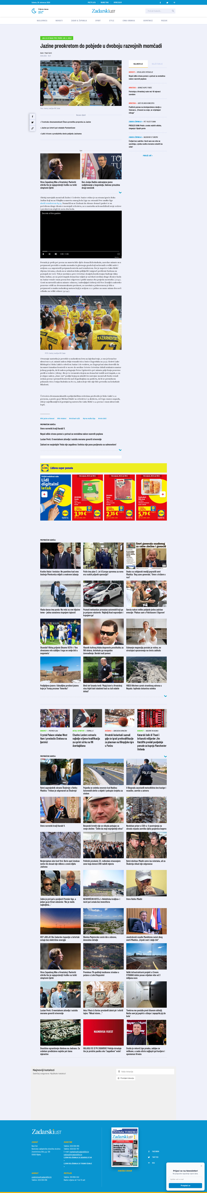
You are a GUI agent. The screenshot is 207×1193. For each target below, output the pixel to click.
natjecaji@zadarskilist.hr (73, 1154)
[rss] (174, 2)
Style (111, 20)
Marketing (105, 2)
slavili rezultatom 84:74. (51, 203)
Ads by (117, 257)
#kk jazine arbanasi (47, 418)
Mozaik (164, 20)
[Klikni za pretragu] (173, 10)
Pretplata (92, 2)
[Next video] (49, 254)
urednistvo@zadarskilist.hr (42, 1177)
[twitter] (167, 2)
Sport (98, 20)
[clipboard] (32, 128)
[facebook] (160, 2)
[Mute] (56, 254)
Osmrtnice (148, 20)
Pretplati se (185, 1186)
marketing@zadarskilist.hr (79, 1151)
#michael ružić (74, 418)
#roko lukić (102, 418)
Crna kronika (129, 20)
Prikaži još (147, 155)
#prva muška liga (89, 418)
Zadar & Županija (79, 20)
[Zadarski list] (103, 11)
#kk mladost (61, 418)
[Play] (43, 254)
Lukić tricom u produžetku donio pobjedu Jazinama (61, 133)
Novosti (59, 20)
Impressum (118, 2)
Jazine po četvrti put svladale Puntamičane (58, 127)
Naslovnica (42, 20)
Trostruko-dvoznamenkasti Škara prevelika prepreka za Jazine (66, 121)
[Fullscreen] (118, 254)
